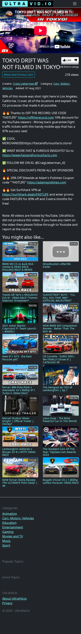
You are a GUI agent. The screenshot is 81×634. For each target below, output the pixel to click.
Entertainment (12, 527)
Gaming (8, 532)
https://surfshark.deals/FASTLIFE (25, 194)
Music (6, 541)
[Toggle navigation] (75, 3)
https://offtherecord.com (36, 117)
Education (9, 523)
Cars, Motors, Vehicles (18, 518)
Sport (6, 545)
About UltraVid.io (14, 598)
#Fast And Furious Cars (18, 74)
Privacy (7, 603)
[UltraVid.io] (27, 4)
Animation (9, 514)
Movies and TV (12, 536)
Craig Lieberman (24, 83)
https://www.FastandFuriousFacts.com (29, 155)
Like (68, 60)
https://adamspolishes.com (46, 182)
